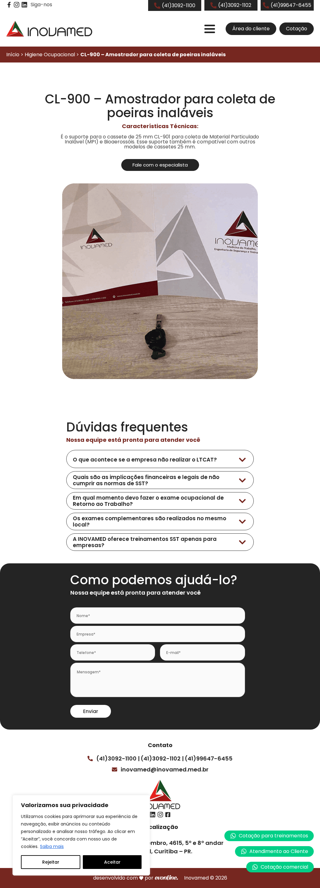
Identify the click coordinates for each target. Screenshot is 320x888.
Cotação (296, 28)
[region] (81, 835)
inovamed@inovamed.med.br (164, 769)
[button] (274, 851)
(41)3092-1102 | (162, 758)
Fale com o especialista (160, 165)
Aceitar (112, 862)
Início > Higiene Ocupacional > (116, 54)
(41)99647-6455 (208, 758)
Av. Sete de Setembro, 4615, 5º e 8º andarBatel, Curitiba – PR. (164, 847)
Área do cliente (251, 28)
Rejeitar (50, 862)
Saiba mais (52, 846)
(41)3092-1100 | (118, 758)
